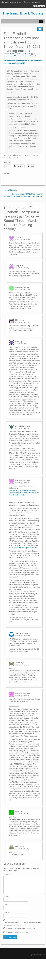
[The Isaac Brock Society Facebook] (37, 6)
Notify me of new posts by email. (17, 932)
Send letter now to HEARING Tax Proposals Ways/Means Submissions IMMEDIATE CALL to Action (23, 195)
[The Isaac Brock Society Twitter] (43, 6)
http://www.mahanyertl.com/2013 (25, 547)
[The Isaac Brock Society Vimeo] (40, 6)
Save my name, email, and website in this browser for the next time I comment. (22, 923)
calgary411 (27, 54)
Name (6, 896)
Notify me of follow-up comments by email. (21, 928)
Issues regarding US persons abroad (14, 56)
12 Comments (32, 56)
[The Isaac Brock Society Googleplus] (34, 6)
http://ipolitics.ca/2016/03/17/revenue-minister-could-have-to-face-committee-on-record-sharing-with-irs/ (24, 492)
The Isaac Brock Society (23, 13)
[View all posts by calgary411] (32, 54)
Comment (7, 874)
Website (6, 912)
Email (5, 904)
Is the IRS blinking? (11, 190)
